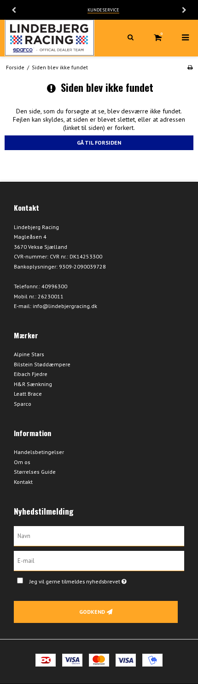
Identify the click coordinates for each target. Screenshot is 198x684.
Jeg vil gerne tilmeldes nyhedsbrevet (92, 579)
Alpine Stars (29, 354)
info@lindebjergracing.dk (65, 306)
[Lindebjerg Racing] (49, 38)
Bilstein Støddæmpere (42, 364)
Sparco (22, 403)
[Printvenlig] (189, 67)
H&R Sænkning (33, 384)
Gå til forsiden (99, 142)
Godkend (92, 611)
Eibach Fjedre (30, 373)
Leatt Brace (28, 393)
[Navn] (99, 535)
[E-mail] (99, 560)
